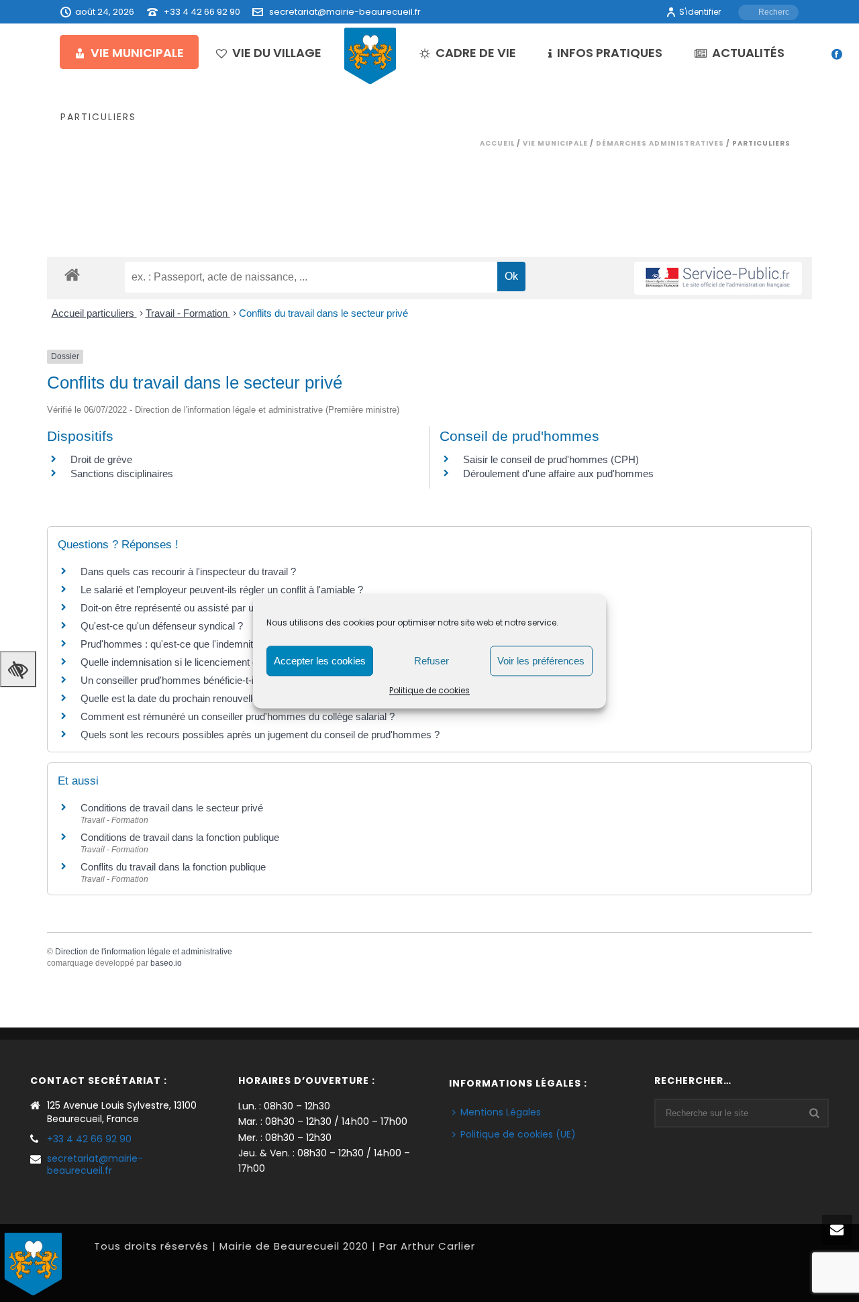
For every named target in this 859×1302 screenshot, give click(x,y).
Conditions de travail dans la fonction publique (180, 837)
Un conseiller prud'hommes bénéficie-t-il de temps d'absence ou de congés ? (249, 680)
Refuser (431, 660)
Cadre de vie (476, 52)
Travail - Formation (188, 313)
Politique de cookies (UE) (518, 1134)
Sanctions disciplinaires (121, 473)
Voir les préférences (541, 660)
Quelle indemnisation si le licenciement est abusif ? (192, 662)
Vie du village (276, 52)
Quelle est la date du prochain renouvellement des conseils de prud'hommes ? (251, 698)
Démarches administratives (660, 143)
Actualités (748, 52)
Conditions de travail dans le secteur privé (172, 807)
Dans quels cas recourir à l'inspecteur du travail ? (188, 571)
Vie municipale (137, 52)
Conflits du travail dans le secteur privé (323, 313)
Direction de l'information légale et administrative (143, 951)
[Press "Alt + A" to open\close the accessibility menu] (18, 669)
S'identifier (700, 11)
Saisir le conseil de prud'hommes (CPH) (551, 459)
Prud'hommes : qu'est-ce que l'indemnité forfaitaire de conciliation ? (227, 644)
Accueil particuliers (94, 313)
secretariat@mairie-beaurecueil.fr (345, 11)
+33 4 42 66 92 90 (202, 11)
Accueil (497, 143)
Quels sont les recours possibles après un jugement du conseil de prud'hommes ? (260, 734)
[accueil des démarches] (72, 274)
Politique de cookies (429, 690)
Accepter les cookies (320, 660)
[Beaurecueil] (370, 55)
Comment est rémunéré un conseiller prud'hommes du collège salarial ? (238, 716)
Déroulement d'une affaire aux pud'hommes (558, 473)
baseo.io (166, 963)
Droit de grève (101, 459)
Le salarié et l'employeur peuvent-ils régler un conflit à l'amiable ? (222, 589)
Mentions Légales (500, 1112)
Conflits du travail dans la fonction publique (173, 866)
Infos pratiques (609, 52)
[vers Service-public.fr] (718, 278)
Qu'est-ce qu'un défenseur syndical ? (162, 626)
